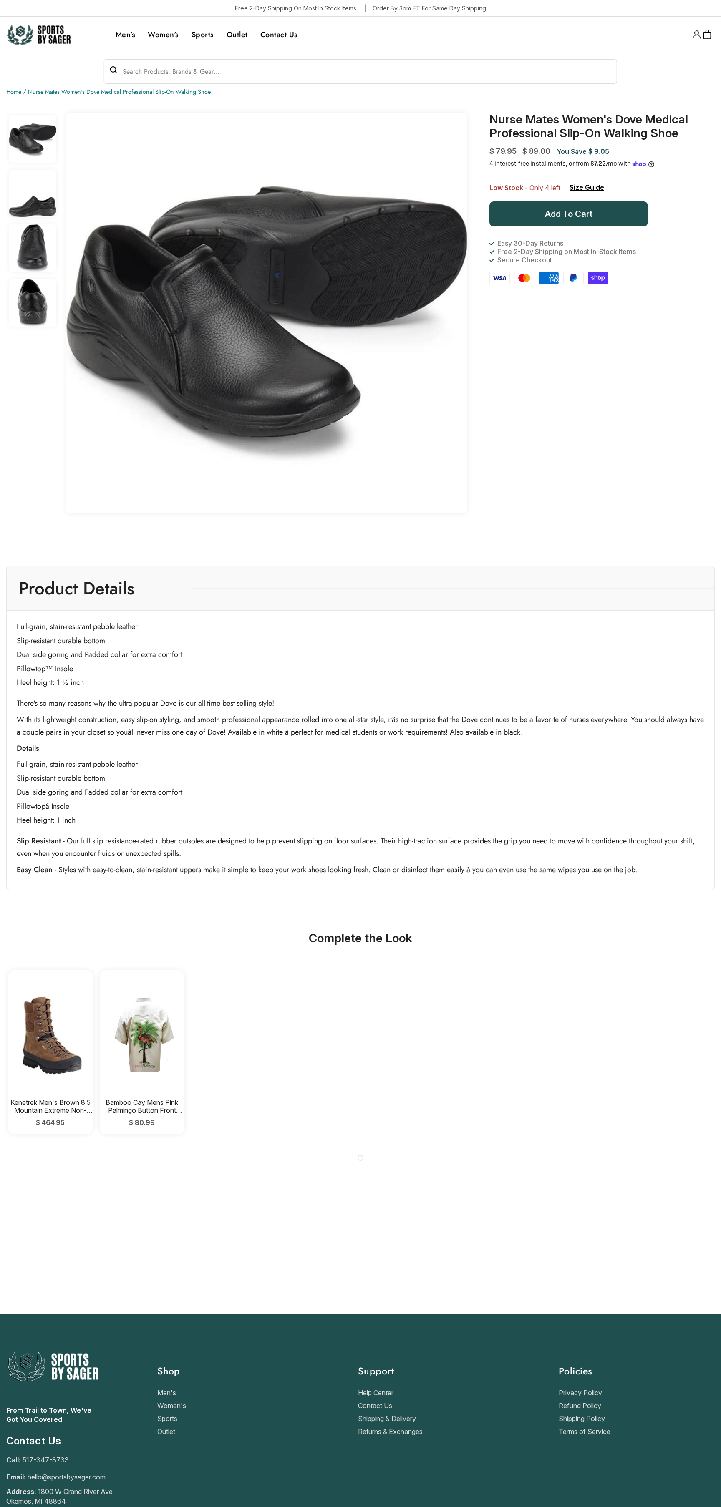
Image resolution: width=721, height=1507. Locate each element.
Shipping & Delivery (387, 1418)
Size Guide (587, 187)
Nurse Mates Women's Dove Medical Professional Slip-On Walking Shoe (119, 92)
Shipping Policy (582, 1418)
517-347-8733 (46, 1460)
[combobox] (360, 71)
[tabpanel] (50, 1052)
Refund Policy (580, 1405)
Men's (166, 1393)
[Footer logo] (52, 1401)
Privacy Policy (580, 1393)
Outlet (166, 1431)
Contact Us (375, 1405)
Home (13, 92)
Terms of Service (584, 1431)
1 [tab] (360, 1158)
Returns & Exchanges (390, 1431)
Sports (167, 1418)
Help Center (375, 1393)
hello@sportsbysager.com (67, 1477)
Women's (171, 1405)
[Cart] (707, 35)
